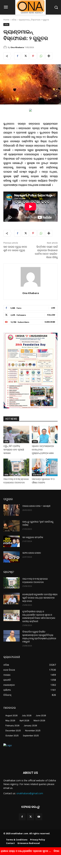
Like (53, 308)
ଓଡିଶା (14, 19)
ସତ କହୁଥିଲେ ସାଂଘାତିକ (32, 537)
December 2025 (13, 730)
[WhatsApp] (40, 56)
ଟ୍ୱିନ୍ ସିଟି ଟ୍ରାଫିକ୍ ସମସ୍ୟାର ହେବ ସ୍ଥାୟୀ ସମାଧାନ (13, 449)
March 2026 (39, 720)
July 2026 (26, 715)
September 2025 (31, 735)
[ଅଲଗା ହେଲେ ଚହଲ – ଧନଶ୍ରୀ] (11, 510)
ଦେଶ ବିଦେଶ (37, 474)
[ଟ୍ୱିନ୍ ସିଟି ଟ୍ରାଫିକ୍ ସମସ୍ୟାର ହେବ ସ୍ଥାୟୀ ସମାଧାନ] (16, 434)
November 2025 (32, 730)
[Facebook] (17, 56)
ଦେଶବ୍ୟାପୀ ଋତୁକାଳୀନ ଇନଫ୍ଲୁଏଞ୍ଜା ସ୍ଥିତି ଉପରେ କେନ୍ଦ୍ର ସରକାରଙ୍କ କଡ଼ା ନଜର (39, 597)
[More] (48, 56)
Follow (51, 315)
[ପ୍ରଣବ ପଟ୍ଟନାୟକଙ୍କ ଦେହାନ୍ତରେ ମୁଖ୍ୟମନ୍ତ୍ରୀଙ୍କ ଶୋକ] (45, 434)
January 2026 (30, 725)
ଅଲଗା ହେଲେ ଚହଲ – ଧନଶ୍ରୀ (36, 506)
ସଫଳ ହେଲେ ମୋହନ (31, 552)
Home (6, 19)
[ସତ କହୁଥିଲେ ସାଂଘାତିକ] (11, 541)
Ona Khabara (17, 47)
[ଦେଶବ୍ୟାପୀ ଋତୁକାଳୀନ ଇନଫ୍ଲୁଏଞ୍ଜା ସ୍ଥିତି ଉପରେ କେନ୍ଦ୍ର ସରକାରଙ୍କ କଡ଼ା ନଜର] (11, 598)
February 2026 (12, 725)
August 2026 (11, 715)
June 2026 (41, 715)
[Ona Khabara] (5, 47)
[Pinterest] (33, 56)
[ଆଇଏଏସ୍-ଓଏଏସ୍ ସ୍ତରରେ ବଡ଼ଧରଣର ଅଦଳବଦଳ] (16, 467)
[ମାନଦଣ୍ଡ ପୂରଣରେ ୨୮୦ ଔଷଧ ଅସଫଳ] (45, 467)
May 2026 (10, 720)
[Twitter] (25, 56)
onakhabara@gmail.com (29, 793)
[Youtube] (39, 816)
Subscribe (50, 322)
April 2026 (24, 720)
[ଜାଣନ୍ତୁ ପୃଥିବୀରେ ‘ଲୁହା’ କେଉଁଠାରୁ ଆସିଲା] (11, 525)
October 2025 (11, 735)
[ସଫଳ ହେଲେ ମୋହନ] (11, 557)
